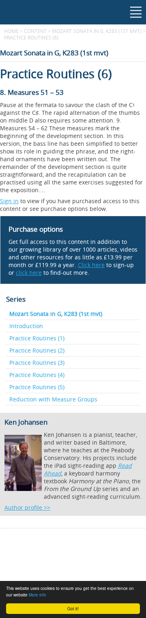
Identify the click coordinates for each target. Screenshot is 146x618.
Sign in (9, 201)
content (35, 31)
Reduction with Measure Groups (53, 399)
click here (29, 272)
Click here (91, 265)
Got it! (73, 608)
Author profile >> (27, 507)
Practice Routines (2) (36, 350)
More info (37, 595)
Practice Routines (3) (36, 362)
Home (11, 31)
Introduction (26, 326)
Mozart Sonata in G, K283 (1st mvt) (97, 31)
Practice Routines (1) (36, 338)
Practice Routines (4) (36, 375)
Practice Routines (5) (36, 387)
